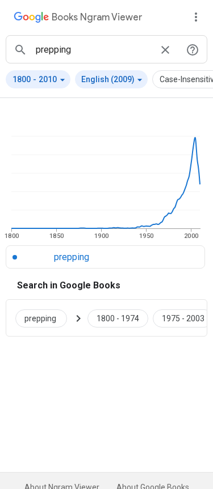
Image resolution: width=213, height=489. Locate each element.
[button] (38, 79)
